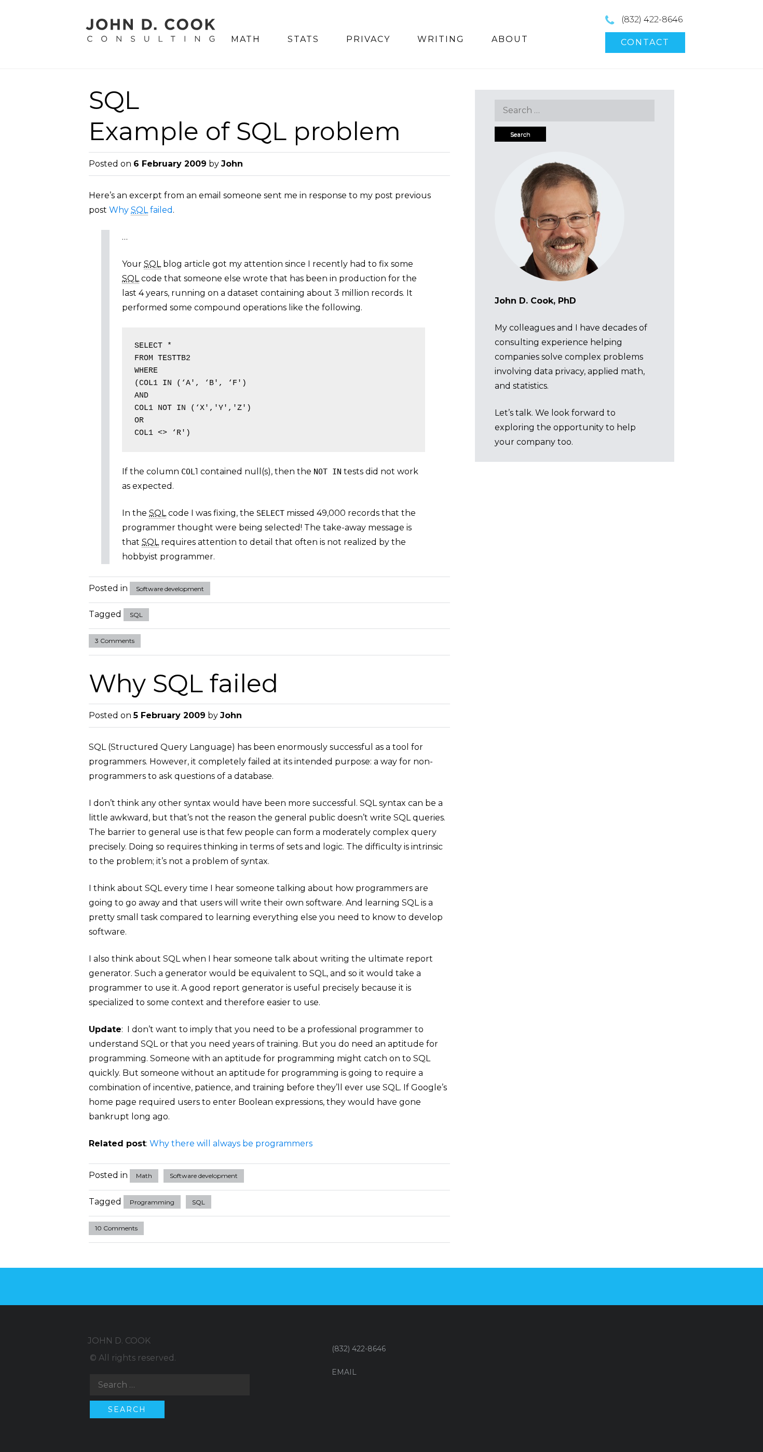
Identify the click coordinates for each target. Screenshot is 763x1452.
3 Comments (114, 641)
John (232, 164)
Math (144, 1176)
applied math (615, 371)
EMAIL (344, 1372)
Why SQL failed (183, 683)
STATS (303, 39)
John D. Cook (119, 1341)
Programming (152, 1202)
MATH (246, 39)
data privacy (559, 371)
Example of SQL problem (245, 131)
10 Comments (116, 1228)
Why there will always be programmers (230, 1143)
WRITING (441, 39)
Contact (645, 42)
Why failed (141, 210)
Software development (170, 589)
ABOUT (510, 39)
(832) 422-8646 (652, 19)
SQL (136, 615)
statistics (530, 386)
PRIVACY (368, 39)
